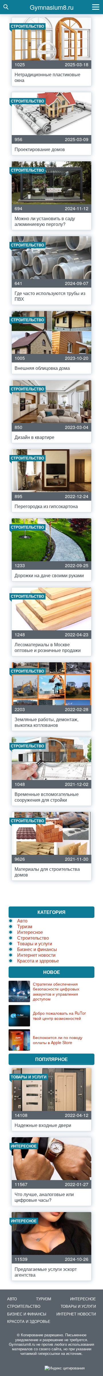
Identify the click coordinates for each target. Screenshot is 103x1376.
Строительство (33, 937)
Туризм (24, 926)
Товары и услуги (34, 943)
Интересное (30, 932)
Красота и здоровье (38, 960)
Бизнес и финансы (37, 949)
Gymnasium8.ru (52, 7)
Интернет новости (36, 955)
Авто (22, 920)
